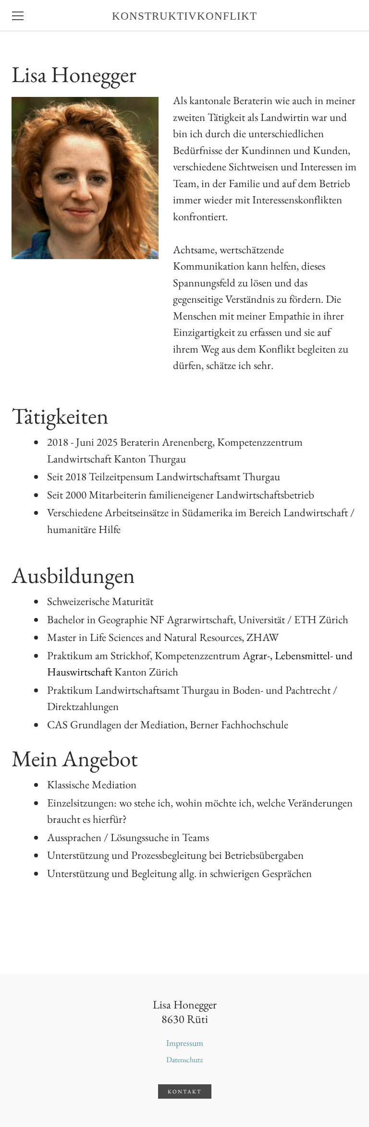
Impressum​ (184, 1042)
